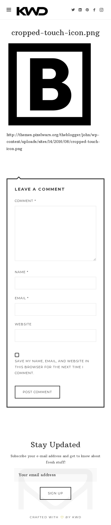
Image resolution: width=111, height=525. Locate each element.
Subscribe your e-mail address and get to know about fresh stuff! (55, 459)
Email (22, 298)
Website (23, 324)
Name (21, 272)
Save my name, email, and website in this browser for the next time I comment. (52, 367)
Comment (25, 201)
